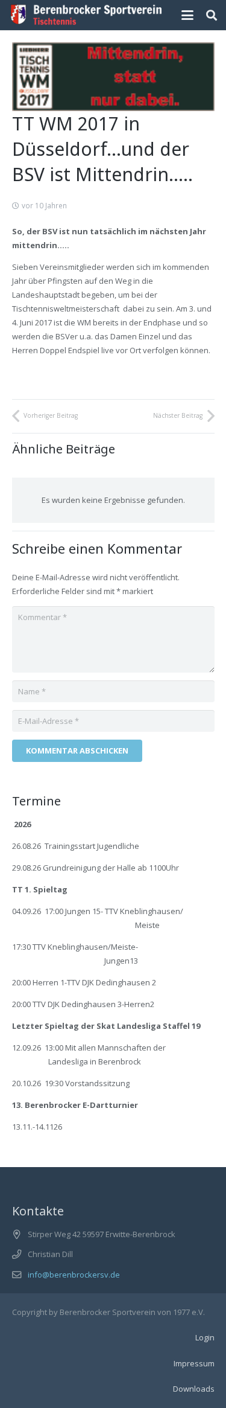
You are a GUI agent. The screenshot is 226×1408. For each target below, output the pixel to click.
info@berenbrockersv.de (74, 1274)
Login (205, 1337)
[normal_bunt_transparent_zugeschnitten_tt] (86, 15)
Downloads (194, 1388)
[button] (187, 15)
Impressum (194, 1363)
